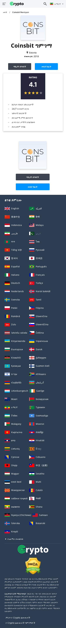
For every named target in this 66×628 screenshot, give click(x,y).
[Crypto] (33, 552)
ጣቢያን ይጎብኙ (19, 66)
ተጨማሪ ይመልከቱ (15, 538)
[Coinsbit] (33, 168)
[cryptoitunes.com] (16, 4)
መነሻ (5, 12)
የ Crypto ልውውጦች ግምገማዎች (20, 622)
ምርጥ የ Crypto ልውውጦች (18, 617)
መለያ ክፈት (46, 66)
